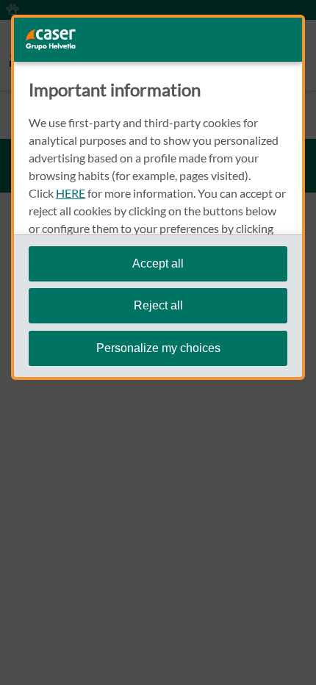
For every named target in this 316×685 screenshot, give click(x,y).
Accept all (158, 263)
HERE (70, 193)
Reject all (158, 305)
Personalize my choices (158, 348)
